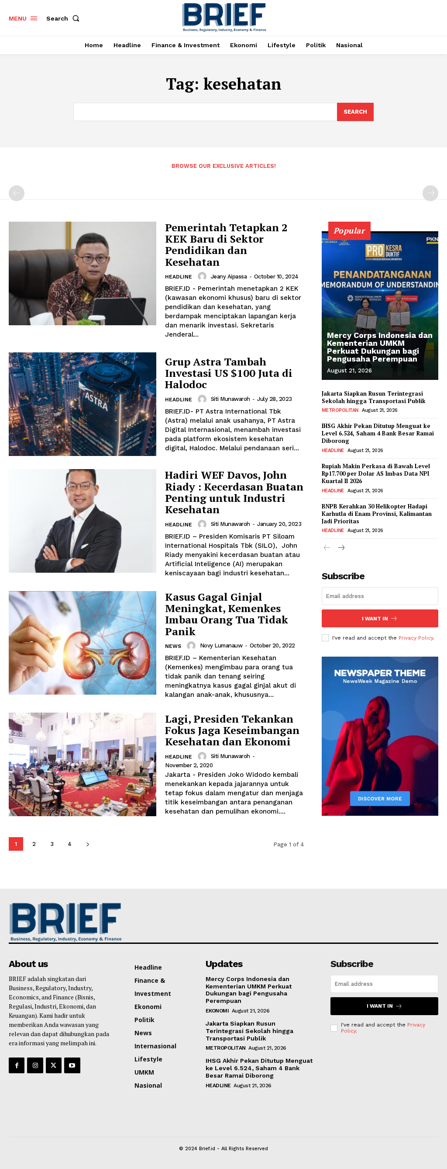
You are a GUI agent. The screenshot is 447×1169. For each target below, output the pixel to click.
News (173, 646)
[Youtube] (72, 1065)
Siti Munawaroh (230, 399)
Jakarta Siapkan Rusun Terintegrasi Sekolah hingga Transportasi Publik (374, 397)
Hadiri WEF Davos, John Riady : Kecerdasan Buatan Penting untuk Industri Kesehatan (234, 492)
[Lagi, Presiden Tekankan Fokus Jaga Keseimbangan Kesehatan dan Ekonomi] (82, 764)
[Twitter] (54, 1065)
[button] (64, 18)
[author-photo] (203, 276)
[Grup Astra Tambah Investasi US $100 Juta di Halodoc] (82, 404)
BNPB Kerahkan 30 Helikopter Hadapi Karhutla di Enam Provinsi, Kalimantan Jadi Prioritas (377, 513)
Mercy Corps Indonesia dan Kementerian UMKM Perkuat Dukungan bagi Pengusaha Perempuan (380, 347)
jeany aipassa (229, 276)
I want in (375, 619)
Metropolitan (340, 410)
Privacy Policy (416, 638)
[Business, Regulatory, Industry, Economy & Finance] (58, 922)
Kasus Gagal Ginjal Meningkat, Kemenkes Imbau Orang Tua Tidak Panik (226, 614)
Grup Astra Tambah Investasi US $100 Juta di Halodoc (228, 373)
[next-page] (87, 844)
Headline (178, 277)
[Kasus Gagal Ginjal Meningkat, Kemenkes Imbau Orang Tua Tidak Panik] (82, 643)
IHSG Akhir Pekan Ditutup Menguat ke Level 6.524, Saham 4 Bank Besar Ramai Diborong (378, 433)
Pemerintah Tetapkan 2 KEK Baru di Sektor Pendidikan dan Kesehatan (226, 244)
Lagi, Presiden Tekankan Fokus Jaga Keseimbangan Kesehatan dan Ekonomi (232, 730)
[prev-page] (16, 193)
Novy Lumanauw (221, 645)
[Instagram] (35, 1065)
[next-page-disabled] (430, 193)
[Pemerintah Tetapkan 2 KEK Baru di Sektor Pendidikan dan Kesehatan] (82, 273)
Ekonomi (217, 1011)
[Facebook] (16, 1065)
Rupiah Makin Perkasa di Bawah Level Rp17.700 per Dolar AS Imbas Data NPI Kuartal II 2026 (376, 473)
